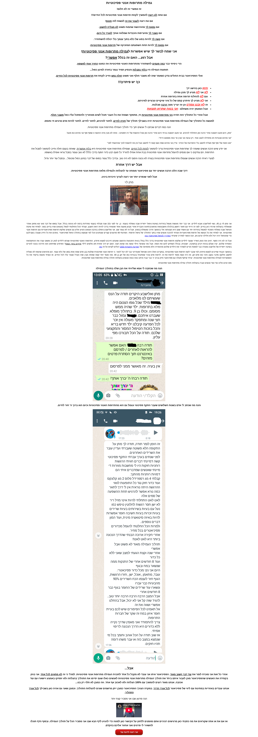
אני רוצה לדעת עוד (129, 731)
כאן (100, 247)
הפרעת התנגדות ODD (129, 247)
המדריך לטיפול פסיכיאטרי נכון (158, 236)
